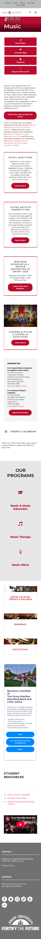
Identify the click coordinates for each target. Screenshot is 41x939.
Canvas (22, 3)
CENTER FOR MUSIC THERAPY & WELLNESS (20, 598)
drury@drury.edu (16, 861)
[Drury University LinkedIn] (4, 905)
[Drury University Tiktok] (23, 899)
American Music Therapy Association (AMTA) (16, 135)
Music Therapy (20, 537)
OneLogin (30, 3)
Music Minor (20, 564)
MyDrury (8, 3)
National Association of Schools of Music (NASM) (19, 127)
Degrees (20, 62)
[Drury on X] (11, 899)
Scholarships (20, 53)
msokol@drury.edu (15, 406)
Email (15, 3)
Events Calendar (23, 431)
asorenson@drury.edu (16, 386)
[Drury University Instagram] (17, 899)
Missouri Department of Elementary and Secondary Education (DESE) (16, 143)
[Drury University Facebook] (4, 899)
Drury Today (20, 5)
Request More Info (20, 72)
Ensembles (20, 43)
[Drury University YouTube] (30, 899)
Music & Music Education (20, 507)
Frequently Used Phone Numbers (17, 859)
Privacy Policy (8, 865)
